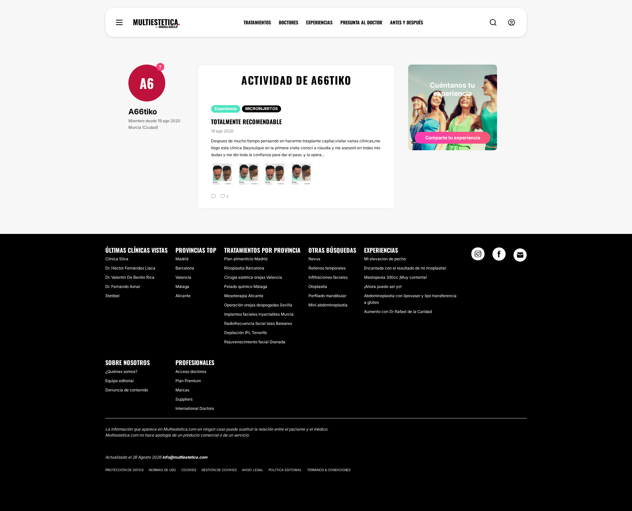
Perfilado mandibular (327, 295)
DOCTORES (288, 22)
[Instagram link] (478, 256)
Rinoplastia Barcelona (244, 268)
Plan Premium (188, 380)
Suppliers (184, 399)
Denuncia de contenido (126, 389)
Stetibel (112, 295)
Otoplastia (317, 286)
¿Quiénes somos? (121, 371)
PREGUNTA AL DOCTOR (361, 22)
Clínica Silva (116, 258)
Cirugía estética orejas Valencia (253, 277)
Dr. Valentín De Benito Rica (129, 277)
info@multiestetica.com (184, 457)
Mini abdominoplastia (328, 304)
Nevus (314, 258)
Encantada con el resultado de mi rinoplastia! (405, 268)
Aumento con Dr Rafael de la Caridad (398, 311)
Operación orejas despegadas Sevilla (258, 304)
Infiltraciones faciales (328, 277)
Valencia (183, 277)
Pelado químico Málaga (245, 286)
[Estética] (156, 23)
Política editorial (285, 470)
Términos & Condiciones (329, 470)
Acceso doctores (190, 371)
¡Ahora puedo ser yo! (383, 286)
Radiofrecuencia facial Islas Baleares (258, 323)
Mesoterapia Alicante (243, 295)
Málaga (182, 286)
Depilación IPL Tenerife (245, 332)
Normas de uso (162, 470)
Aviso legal (252, 470)
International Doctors (194, 408)
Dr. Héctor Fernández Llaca (130, 268)
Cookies (188, 470)
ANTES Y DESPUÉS (406, 22)
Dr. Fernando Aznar (122, 286)
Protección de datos (124, 470)
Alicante (183, 295)
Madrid (181, 258)
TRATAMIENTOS (257, 22)
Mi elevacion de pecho (385, 258)
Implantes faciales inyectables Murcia (259, 314)
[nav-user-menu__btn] (511, 22)
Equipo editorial (119, 380)
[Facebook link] (499, 256)
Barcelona (184, 268)
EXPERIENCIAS (319, 22)
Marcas (182, 389)
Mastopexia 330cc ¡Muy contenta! (395, 277)
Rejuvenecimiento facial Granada (254, 341)
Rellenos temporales (327, 268)
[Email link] (520, 255)
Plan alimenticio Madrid (245, 258)
